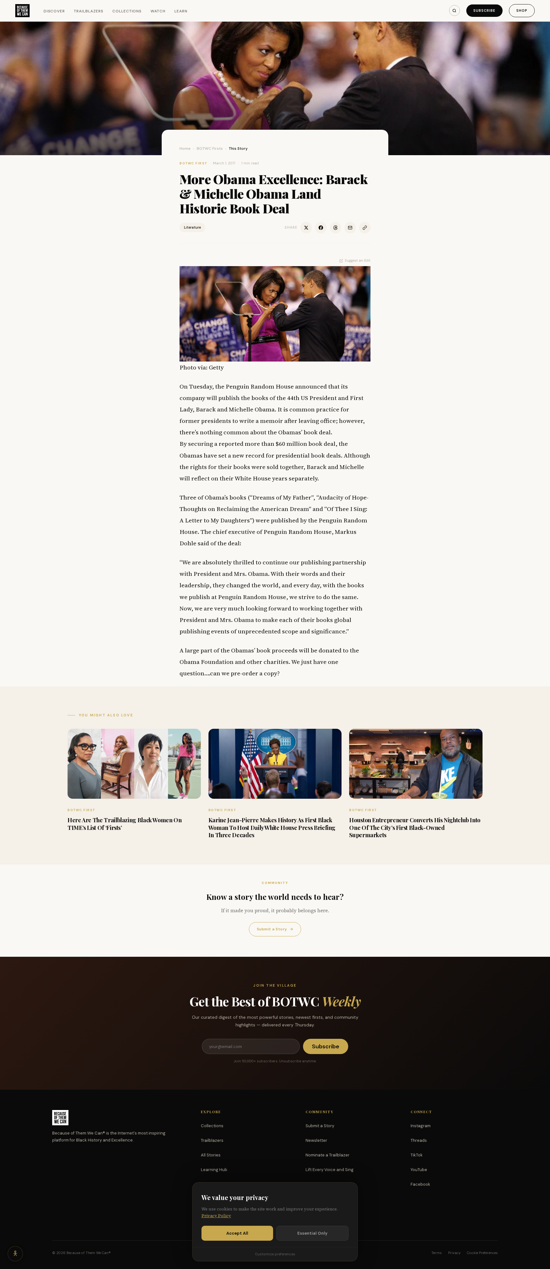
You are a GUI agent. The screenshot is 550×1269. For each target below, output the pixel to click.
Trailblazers (88, 11)
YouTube (419, 1169)
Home (185, 148)
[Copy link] (364, 227)
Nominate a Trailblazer (327, 1155)
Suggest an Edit (357, 260)
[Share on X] (306, 227)
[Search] (454, 10)
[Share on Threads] (335, 227)
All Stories (211, 1155)
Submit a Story (275, 929)
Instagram (421, 1125)
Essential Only (312, 1233)
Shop (521, 10)
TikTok (417, 1155)
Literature (192, 227)
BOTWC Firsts (210, 148)
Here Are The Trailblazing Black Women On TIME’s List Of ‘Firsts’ (124, 823)
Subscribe (484, 10)
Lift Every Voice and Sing (330, 1169)
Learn (180, 11)
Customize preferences (275, 1254)
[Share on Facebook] (321, 227)
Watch (158, 11)
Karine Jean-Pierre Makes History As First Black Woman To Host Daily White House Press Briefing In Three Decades (271, 827)
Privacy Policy (216, 1215)
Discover (54, 11)
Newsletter (316, 1140)
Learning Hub (214, 1169)
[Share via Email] (350, 227)
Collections (127, 11)
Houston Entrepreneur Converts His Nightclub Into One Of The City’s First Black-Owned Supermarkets (414, 827)
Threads (419, 1140)
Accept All (237, 1233)
